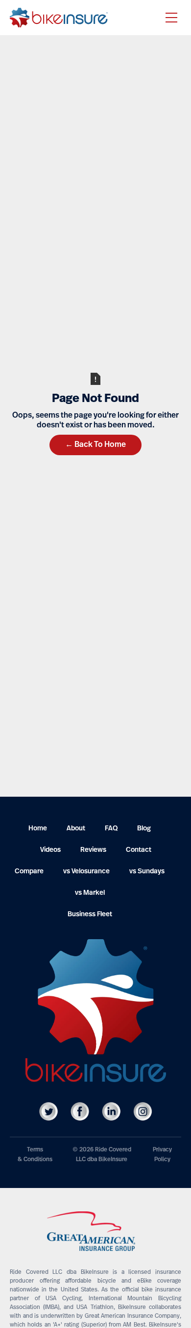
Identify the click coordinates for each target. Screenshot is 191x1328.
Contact (138, 850)
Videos (50, 850)
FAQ (111, 828)
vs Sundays (147, 871)
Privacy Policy (162, 1155)
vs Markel (90, 893)
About (76, 828)
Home (37, 828)
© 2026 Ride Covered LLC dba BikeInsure (101, 1155)
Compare (29, 871)
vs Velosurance (86, 871)
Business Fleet (90, 914)
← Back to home (95, 445)
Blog (144, 828)
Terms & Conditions (35, 1155)
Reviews (93, 850)
